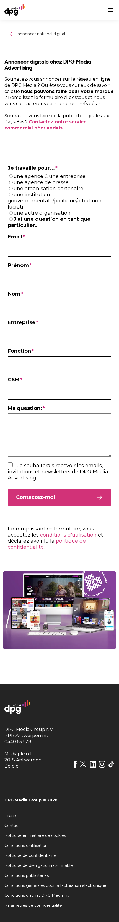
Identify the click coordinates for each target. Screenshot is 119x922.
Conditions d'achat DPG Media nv (36, 895)
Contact (12, 825)
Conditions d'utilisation (26, 845)
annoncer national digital (41, 33)
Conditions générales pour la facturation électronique (55, 885)
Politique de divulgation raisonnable (38, 865)
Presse (11, 815)
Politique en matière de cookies (35, 835)
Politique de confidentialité (30, 855)
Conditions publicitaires (26, 875)
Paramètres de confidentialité (33, 905)
